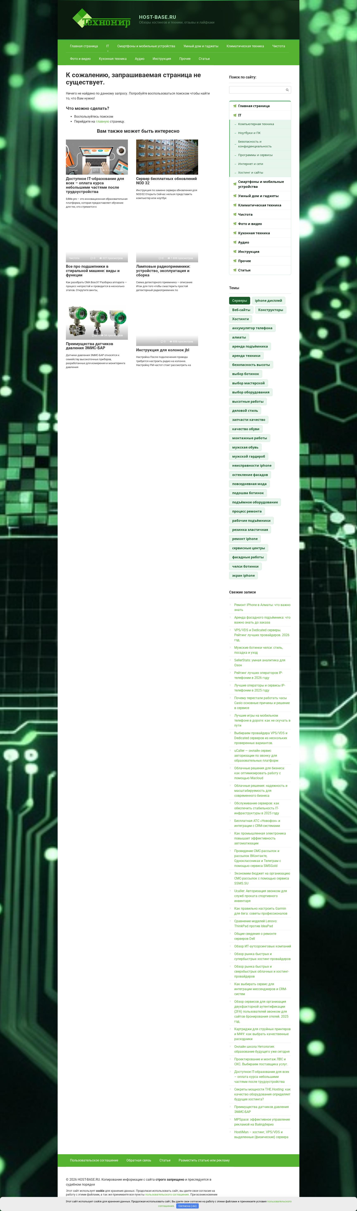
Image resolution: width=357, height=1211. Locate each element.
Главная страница (84, 46)
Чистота (278, 46)
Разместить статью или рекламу (204, 1160)
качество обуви (245, 429)
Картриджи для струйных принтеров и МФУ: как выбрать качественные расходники (262, 1034)
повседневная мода (249, 484)
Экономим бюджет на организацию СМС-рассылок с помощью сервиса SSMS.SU (262, 878)
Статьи (204, 59)
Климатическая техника (245, 46)
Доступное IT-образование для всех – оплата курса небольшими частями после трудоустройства (95, 185)
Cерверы (239, 300)
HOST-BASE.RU (157, 17)
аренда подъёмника (250, 346)
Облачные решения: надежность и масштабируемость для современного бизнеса (260, 791)
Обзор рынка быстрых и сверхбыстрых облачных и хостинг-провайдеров (261, 971)
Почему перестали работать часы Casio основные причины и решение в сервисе (262, 703)
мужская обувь (245, 447)
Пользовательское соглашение (94, 1160)
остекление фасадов (250, 474)
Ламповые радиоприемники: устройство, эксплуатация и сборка (163, 270)
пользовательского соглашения (167, 1194)
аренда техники (246, 355)
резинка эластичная (250, 529)
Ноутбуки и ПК (249, 133)
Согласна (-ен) (187, 1205)
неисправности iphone (251, 465)
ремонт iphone (245, 538)
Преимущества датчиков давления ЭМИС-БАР (89, 345)
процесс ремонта (247, 511)
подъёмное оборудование (255, 502)
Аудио (139, 59)
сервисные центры (248, 548)
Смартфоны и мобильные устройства (146, 46)
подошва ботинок (248, 493)
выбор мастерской (248, 383)
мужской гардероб (248, 456)
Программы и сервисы (255, 155)
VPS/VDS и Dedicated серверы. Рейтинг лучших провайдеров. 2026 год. (261, 635)
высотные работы (248, 401)
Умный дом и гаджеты (200, 46)
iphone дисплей (268, 300)
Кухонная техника (113, 59)
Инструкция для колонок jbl (162, 350)
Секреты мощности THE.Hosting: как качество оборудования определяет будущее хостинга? (262, 1094)
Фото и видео (80, 59)
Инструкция (162, 59)
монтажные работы (249, 438)
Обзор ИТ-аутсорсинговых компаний (262, 946)
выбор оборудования (250, 392)
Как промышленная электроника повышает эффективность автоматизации (260, 838)
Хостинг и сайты (250, 172)
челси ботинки (245, 566)
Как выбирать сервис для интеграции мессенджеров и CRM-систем (260, 989)
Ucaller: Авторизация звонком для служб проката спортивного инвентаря (260, 896)
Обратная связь (138, 1160)
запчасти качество (248, 419)
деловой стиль (245, 410)
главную (102, 121)
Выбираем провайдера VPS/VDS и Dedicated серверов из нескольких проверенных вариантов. (260, 738)
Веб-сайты (241, 310)
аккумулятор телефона (252, 328)
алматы (239, 337)
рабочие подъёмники (251, 520)
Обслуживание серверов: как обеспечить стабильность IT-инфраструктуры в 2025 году (256, 808)
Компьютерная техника (256, 124)
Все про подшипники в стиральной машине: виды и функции (93, 270)
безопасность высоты (251, 364)
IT (107, 46)
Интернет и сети (250, 164)
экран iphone (243, 575)
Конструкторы (270, 310)
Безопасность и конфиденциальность (255, 143)
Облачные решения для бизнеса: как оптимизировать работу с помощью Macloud (259, 773)
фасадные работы (248, 557)
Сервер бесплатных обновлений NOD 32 (166, 180)
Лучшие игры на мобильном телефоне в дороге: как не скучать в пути (262, 720)
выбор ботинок (245, 374)
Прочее (184, 59)
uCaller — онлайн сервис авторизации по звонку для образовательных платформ (256, 755)
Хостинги (240, 319)
